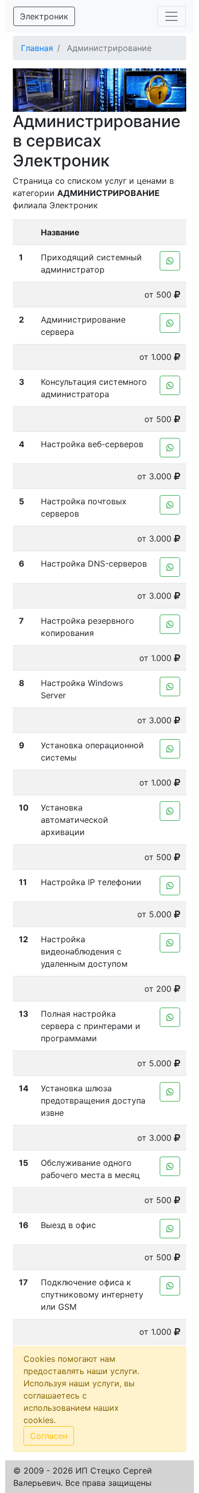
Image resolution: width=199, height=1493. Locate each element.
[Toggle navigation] (171, 16)
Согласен (48, 1436)
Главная (37, 48)
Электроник (44, 16)
